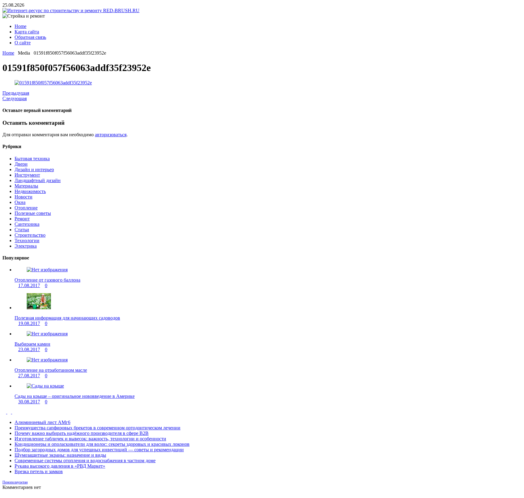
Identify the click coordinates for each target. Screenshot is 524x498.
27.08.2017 (29, 375)
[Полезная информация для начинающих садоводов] (39, 307)
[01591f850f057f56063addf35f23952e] (53, 82)
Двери (21, 164)
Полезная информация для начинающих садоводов (67, 317)
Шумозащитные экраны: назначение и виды (60, 455)
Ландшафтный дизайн (38, 180)
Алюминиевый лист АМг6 (42, 422)
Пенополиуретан (15, 482)
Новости (23, 196)
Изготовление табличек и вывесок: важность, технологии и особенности (90, 438)
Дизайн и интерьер (34, 169)
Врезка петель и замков (39, 471)
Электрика (26, 246)
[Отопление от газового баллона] (47, 269)
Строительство (30, 235)
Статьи (22, 229)
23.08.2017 (29, 349)
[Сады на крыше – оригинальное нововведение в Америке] (45, 385)
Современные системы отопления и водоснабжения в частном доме (85, 460)
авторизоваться (110, 134)
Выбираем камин (32, 344)
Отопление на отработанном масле (51, 370)
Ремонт (22, 218)
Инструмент (27, 175)
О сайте (23, 42)
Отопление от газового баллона (47, 280)
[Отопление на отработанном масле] (47, 359)
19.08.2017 (29, 323)
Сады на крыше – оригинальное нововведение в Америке (75, 396)
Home (20, 26)
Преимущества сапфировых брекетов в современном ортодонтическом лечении (97, 427)
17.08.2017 (29, 285)
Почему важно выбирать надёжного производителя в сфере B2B (82, 433)
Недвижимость (30, 191)
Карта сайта (27, 31)
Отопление (26, 207)
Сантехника (27, 224)
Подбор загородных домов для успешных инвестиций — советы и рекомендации (99, 449)
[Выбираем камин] (47, 333)
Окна (20, 202)
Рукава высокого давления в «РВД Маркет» (60, 466)
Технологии (27, 240)
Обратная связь (30, 37)
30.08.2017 (29, 401)
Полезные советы (33, 213)
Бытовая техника (32, 158)
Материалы (26, 185)
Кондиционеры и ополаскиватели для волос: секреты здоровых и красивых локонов (102, 444)
